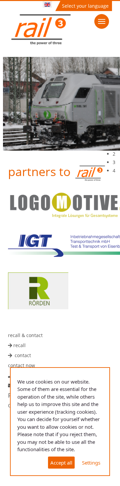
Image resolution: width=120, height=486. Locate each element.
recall (19, 345)
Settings (91, 462)
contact (23, 355)
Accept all (61, 462)
